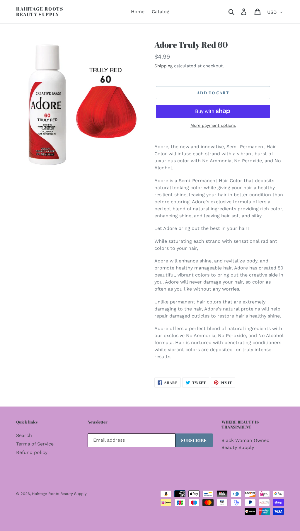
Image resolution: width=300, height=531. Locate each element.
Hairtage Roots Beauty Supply (39, 11)
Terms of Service (35, 444)
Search (24, 435)
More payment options (213, 125)
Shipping (163, 66)
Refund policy (31, 452)
